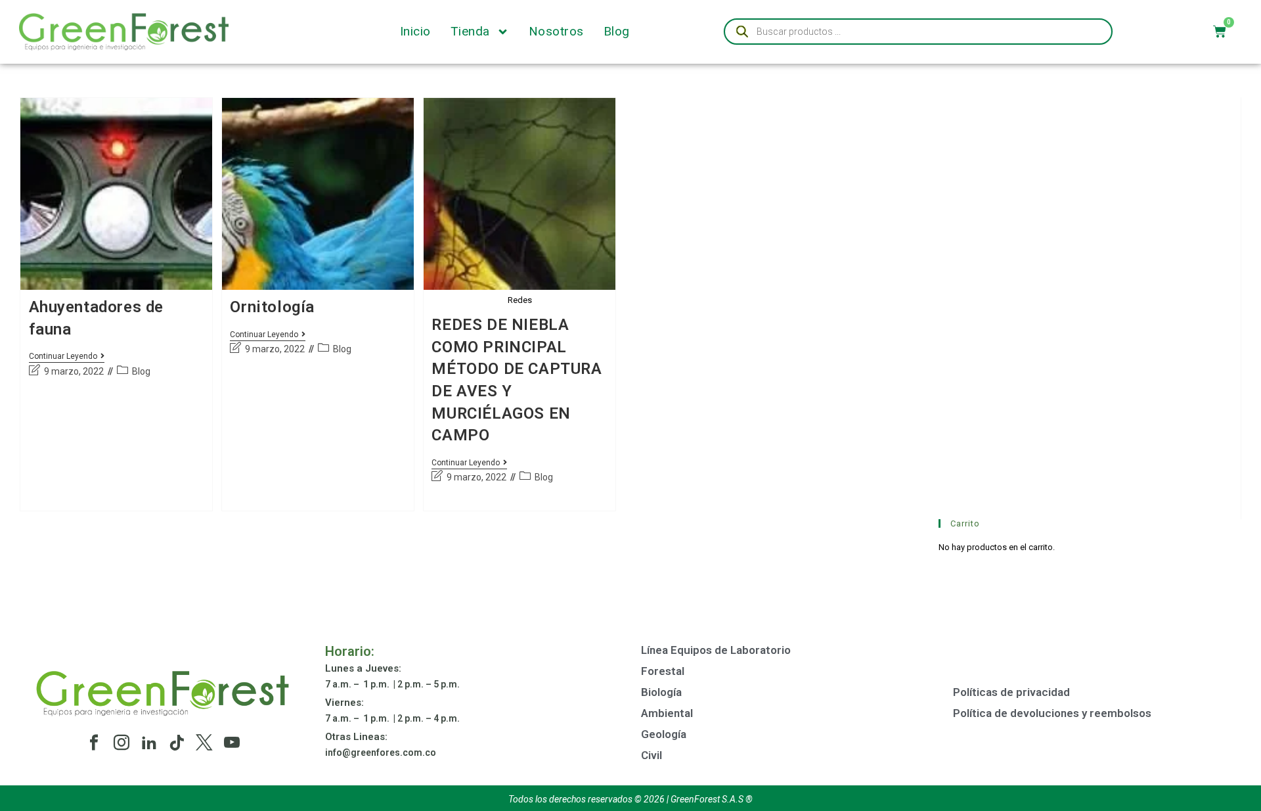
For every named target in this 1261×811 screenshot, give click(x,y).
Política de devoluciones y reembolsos (1052, 713)
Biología (661, 692)
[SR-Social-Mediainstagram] (121, 743)
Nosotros (556, 31)
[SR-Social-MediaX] (204, 743)
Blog (617, 31)
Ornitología (272, 307)
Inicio (415, 31)
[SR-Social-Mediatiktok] (177, 743)
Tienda (470, 31)
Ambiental (667, 713)
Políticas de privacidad (1011, 692)
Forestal (662, 671)
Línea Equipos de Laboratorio (716, 650)
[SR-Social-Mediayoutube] (232, 743)
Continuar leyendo (66, 356)
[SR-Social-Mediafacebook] (94, 743)
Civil (651, 755)
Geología (663, 734)
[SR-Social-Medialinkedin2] (149, 743)
